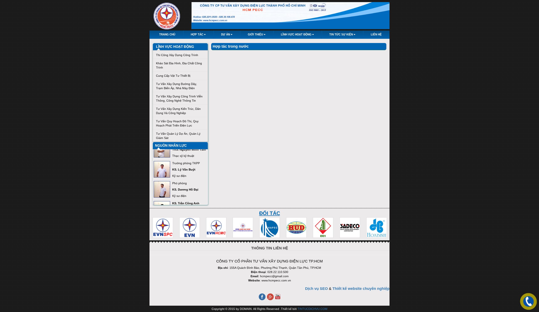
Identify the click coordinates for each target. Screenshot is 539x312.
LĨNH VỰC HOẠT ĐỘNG (175, 46)
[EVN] (189, 227)
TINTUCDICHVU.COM (312, 309)
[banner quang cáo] (290, 15)
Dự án (226, 34)
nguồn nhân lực (171, 145)
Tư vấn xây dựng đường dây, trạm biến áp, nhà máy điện (176, 86)
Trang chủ (167, 34)
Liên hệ (376, 34)
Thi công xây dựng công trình (177, 55)
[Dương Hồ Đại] (162, 187)
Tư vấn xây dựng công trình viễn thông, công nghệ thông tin (179, 98)
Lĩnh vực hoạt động (296, 34)
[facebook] (262, 296)
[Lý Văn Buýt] (162, 167)
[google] (270, 296)
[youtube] (277, 296)
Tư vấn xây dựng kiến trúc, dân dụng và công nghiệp (178, 111)
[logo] (167, 16)
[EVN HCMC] (216, 227)
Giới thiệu (256, 34)
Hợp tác (197, 34)
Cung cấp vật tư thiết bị (173, 75)
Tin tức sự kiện (341, 34)
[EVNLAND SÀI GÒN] (243, 227)
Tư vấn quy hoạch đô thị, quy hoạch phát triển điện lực (177, 123)
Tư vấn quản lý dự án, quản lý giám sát (178, 136)
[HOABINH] (376, 227)
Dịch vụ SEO (316, 288)
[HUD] (296, 227)
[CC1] (323, 227)
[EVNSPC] (163, 227)
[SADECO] (350, 227)
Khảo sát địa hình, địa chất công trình (179, 65)
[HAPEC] (269, 227)
